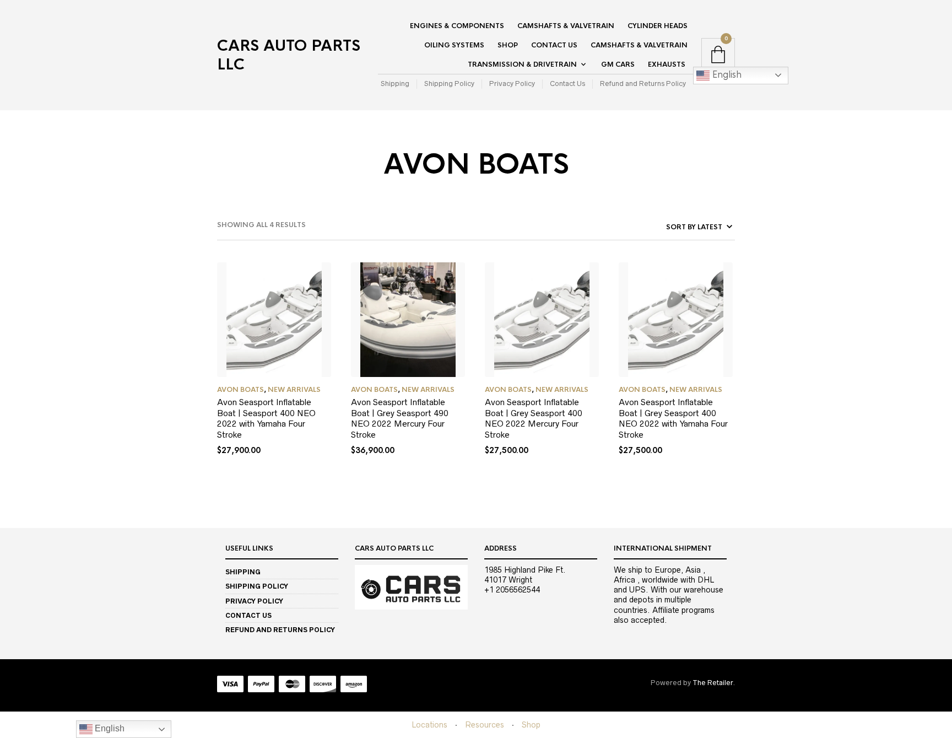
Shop (507, 45)
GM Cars (618, 64)
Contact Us (554, 45)
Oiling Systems (454, 45)
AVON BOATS (240, 389)
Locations (429, 724)
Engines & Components (457, 25)
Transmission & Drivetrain (522, 64)
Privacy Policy (512, 83)
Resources (484, 724)
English (726, 74)
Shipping (395, 83)
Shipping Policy (449, 83)
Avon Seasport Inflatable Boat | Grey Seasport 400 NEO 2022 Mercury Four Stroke (533, 418)
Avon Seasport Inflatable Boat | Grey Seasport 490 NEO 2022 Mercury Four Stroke (399, 418)
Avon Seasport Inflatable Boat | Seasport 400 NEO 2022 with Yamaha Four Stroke (266, 418)
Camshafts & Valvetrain (565, 25)
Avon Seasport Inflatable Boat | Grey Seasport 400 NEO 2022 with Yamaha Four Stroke (673, 418)
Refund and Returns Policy (643, 83)
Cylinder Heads (658, 25)
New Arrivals (294, 389)
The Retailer (713, 682)
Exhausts (666, 64)
